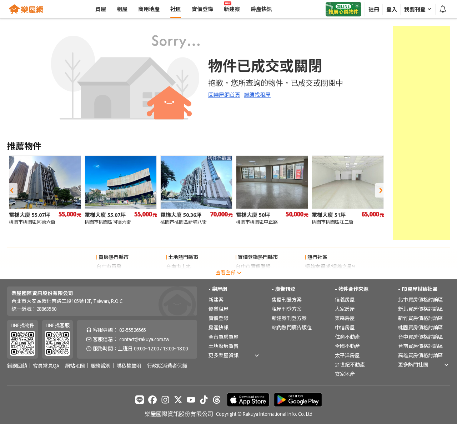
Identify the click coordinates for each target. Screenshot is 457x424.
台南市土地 (178, 266)
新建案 (216, 299)
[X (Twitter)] (178, 399)
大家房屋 (345, 308)
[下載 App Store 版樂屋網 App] (248, 400)
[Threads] (216, 399)
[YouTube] (191, 399)
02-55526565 (132, 329)
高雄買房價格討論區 (420, 355)
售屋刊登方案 (287, 299)
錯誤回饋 (17, 366)
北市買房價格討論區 (420, 299)
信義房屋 (345, 299)
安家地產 (345, 373)
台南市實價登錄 (253, 275)
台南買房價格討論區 (420, 346)
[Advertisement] (421, 133)
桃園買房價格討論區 (420, 327)
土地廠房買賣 (223, 346)
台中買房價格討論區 (420, 336)
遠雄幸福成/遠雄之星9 (330, 266)
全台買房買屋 (223, 336)
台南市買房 (108, 275)
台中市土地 (178, 275)
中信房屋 (345, 327)
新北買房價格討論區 (420, 308)
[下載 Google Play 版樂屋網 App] (298, 400)
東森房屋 (345, 318)
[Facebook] (152, 399)
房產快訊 (218, 327)
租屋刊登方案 (287, 308)
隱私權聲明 (128, 365)
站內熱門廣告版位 (292, 327)
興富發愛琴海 (320, 275)
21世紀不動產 (350, 364)
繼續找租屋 (257, 94)
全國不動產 (347, 346)
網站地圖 (75, 365)
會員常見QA (46, 365)
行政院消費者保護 (167, 365)
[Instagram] (165, 399)
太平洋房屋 (347, 355)
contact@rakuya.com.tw (144, 339)
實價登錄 (218, 318)
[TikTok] (204, 399)
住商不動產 (347, 336)
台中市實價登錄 (253, 266)
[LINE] (139, 399)
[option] (45, 190)
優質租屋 (218, 308)
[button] (11, 190)
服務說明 (101, 365)
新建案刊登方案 (289, 318)
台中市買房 (108, 266)
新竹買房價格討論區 (420, 318)
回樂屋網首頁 (224, 94)
